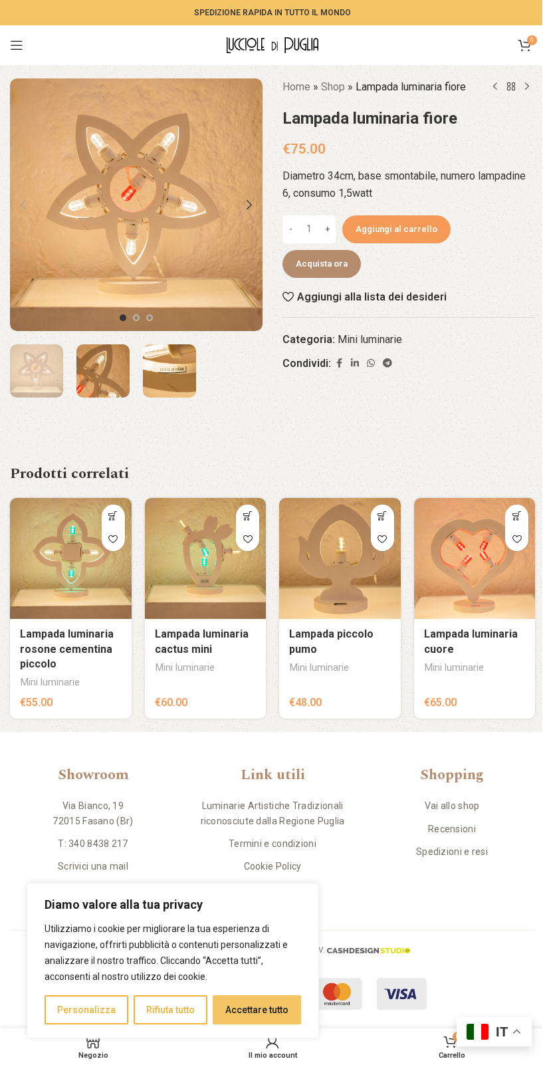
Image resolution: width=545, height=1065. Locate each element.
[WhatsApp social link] (371, 363)
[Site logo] (272, 44)
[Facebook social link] (339, 363)
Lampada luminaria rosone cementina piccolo (67, 649)
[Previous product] (495, 87)
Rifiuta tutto (170, 1010)
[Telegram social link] (387, 363)
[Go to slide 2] (136, 317)
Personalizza (86, 1010)
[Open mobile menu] (16, 45)
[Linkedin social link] (355, 363)
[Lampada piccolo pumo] (340, 559)
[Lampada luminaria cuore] (475, 559)
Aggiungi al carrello (396, 229)
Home (296, 86)
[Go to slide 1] (123, 317)
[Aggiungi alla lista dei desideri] (113, 539)
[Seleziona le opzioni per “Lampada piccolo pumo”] (382, 516)
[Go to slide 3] (149, 317)
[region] (173, 960)
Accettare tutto (256, 1010)
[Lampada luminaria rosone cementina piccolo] (71, 559)
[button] (23, 204)
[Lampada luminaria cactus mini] (206, 559)
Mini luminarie (370, 339)
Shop (333, 86)
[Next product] (527, 87)
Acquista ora (322, 264)
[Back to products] (511, 87)
